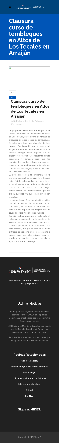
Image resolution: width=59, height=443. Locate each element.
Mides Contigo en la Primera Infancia (29, 366)
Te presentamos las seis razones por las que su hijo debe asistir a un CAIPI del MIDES (29, 339)
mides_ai (20, 121)
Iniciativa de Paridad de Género (29, 378)
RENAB (29, 390)
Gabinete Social (29, 361)
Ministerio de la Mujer (29, 384)
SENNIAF (29, 396)
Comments (18, 124)
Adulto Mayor (29, 372)
